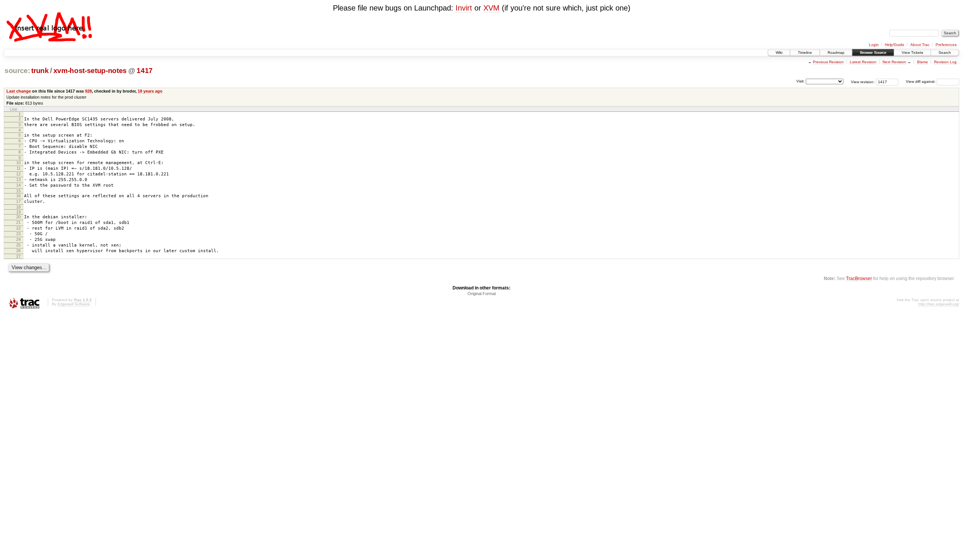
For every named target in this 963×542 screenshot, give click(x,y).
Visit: (800, 81)
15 (18, 191)
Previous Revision (828, 62)
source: (17, 71)
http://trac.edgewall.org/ (938, 304)
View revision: (863, 81)
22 (18, 228)
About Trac (920, 45)
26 (18, 250)
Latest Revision (863, 62)
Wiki (779, 52)
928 (88, 91)
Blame (922, 62)
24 (18, 239)
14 (18, 185)
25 (18, 245)
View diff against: (921, 81)
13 (18, 179)
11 (19, 168)
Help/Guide (894, 45)
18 (18, 207)
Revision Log (945, 62)
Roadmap (836, 52)
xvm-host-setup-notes (90, 71)
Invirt (464, 8)
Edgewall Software (74, 304)
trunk (40, 71)
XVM (491, 8)
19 (18, 212)
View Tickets (912, 52)
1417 (145, 71)
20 (18, 217)
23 (18, 233)
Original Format (482, 293)
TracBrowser (859, 278)
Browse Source (873, 52)
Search (945, 52)
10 (18, 162)
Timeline (805, 52)
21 (18, 222)
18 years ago (150, 91)
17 (18, 201)
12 (18, 174)
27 (18, 256)
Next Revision (894, 62)
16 (18, 195)
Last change (18, 91)
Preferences (946, 45)
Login (874, 45)
